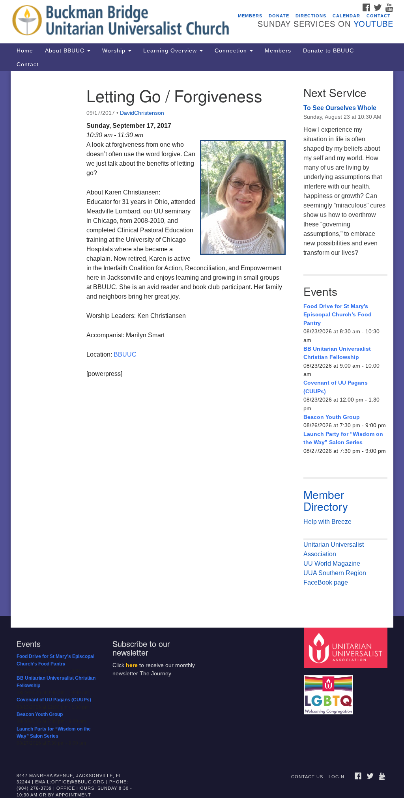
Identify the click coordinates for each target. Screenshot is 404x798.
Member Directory (325, 500)
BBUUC (125, 354)
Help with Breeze (327, 521)
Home (25, 50)
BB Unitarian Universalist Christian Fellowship (337, 353)
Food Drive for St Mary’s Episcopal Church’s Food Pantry (337, 314)
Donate (279, 15)
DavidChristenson (142, 113)
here (132, 665)
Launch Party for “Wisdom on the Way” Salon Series (343, 438)
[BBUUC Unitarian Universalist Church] (122, 21)
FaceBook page (325, 582)
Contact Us (307, 776)
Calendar (346, 15)
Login (336, 776)
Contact (379, 15)
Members (250, 15)
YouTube (373, 23)
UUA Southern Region (334, 573)
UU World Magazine (331, 563)
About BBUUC (65, 50)
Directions (311, 15)
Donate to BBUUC (328, 50)
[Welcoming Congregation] (329, 691)
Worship (114, 50)
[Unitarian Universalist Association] (346, 647)
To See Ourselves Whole (339, 108)
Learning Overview (171, 50)
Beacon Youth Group (331, 417)
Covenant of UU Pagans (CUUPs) (335, 386)
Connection (232, 50)
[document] (202, 343)
